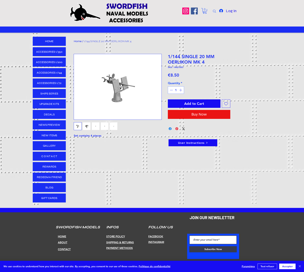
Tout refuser (267, 266)
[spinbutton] (176, 90)
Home (78, 41)
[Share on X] (183, 129)
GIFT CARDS (49, 198)
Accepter (287, 266)
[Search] (214, 11)
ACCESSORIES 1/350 (49, 51)
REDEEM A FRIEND (49, 177)
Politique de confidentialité (154, 266)
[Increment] (181, 90)
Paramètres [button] (248, 266)
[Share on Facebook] (170, 129)
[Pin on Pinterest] (177, 129)
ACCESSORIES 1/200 (49, 62)
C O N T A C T (49, 156)
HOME (49, 41)
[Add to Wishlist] (226, 103)
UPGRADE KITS (49, 104)
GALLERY (49, 145)
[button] (204, 11)
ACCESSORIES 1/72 (49, 83)
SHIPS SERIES (49, 93)
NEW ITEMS (49, 135)
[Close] (300, 266)
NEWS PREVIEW (49, 124)
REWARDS (49, 166)
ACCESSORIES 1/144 (49, 72)
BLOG (49, 187)
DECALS (49, 114)
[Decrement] (171, 90)
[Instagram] (185, 11)
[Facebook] (194, 11)
